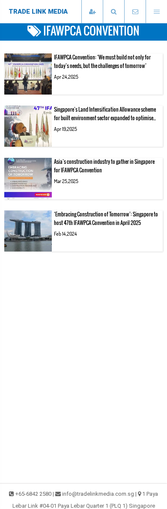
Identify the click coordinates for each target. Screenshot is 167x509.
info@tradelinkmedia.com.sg (98, 494)
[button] (113, 12)
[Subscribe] (92, 12)
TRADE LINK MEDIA (38, 11)
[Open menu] (156, 12)
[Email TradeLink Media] (135, 12)
